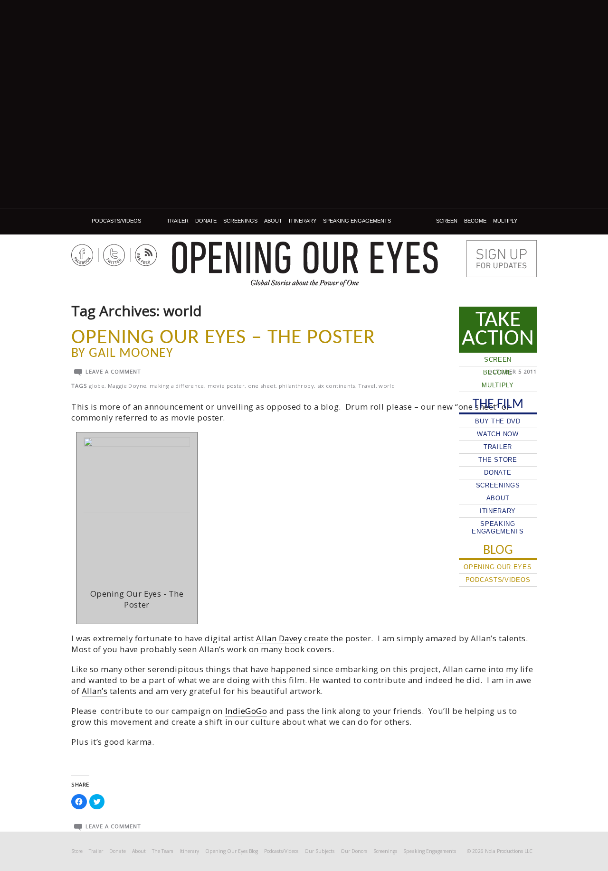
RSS (146, 255)
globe (96, 385)
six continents (336, 385)
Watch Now (497, 434)
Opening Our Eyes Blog (231, 851)
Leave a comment (113, 371)
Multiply (505, 221)
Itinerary (302, 221)
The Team (162, 851)
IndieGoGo (246, 710)
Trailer (178, 221)
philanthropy (296, 385)
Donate (206, 221)
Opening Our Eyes (305, 257)
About (273, 221)
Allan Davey (279, 638)
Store (77, 851)
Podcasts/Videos (116, 221)
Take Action (498, 329)
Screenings (240, 221)
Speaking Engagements (357, 221)
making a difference (177, 385)
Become (475, 221)
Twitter (114, 255)
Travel (366, 385)
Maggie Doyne (127, 385)
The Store (497, 459)
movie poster (226, 385)
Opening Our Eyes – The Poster (223, 338)
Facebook (82, 255)
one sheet (262, 385)
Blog (80, 221)
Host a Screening (501, 258)
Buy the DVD (498, 421)
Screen (446, 221)
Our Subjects (319, 851)
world (387, 385)
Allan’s (95, 690)
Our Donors (354, 851)
